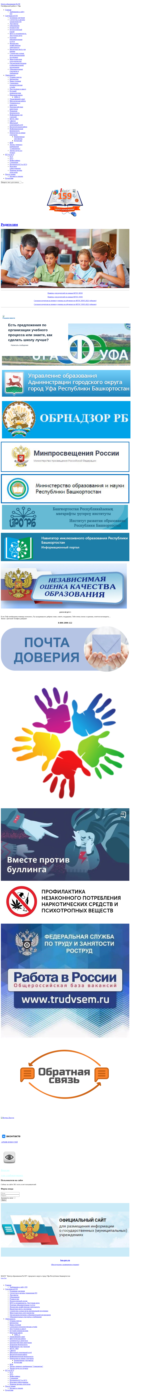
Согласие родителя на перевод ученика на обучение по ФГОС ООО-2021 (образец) (65, 304)
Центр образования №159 (10, 4)
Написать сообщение (19, 345)
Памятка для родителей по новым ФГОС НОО (65, 293)
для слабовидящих (12, 1175)
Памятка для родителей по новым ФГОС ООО (65, 297)
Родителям (9, 224)
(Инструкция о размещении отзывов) (65, 1265)
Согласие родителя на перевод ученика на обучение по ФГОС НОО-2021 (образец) (65, 301)
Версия (5, 1170)
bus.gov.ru (65, 1260)
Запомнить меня (7, 1198)
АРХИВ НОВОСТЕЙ (9, 1142)
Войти (4, 1200)
